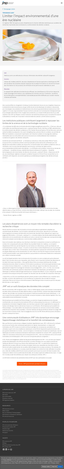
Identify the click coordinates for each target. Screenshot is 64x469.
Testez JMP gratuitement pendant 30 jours (32, 364)
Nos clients (6, 410)
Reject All (54, 466)
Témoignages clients (9, 9)
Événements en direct (9, 409)
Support (6, 432)
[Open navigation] (61, 3)
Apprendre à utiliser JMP (9, 427)
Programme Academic (9, 400)
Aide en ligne (7, 428)
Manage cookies (46, 466)
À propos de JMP (8, 441)
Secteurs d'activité (8, 398)
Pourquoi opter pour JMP (10, 392)
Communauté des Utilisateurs (11, 425)
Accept (60, 466)
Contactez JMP (7, 447)
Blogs (5, 443)
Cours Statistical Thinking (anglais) (12, 412)
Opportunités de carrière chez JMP (12, 445)
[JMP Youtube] (8, 450)
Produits (6, 394)
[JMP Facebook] (3, 450)
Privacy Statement (7, 459)
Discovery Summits (8, 430)
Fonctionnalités (7, 396)
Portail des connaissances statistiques (13, 414)
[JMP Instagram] (11, 450)
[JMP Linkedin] (6, 450)
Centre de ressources (9, 416)
